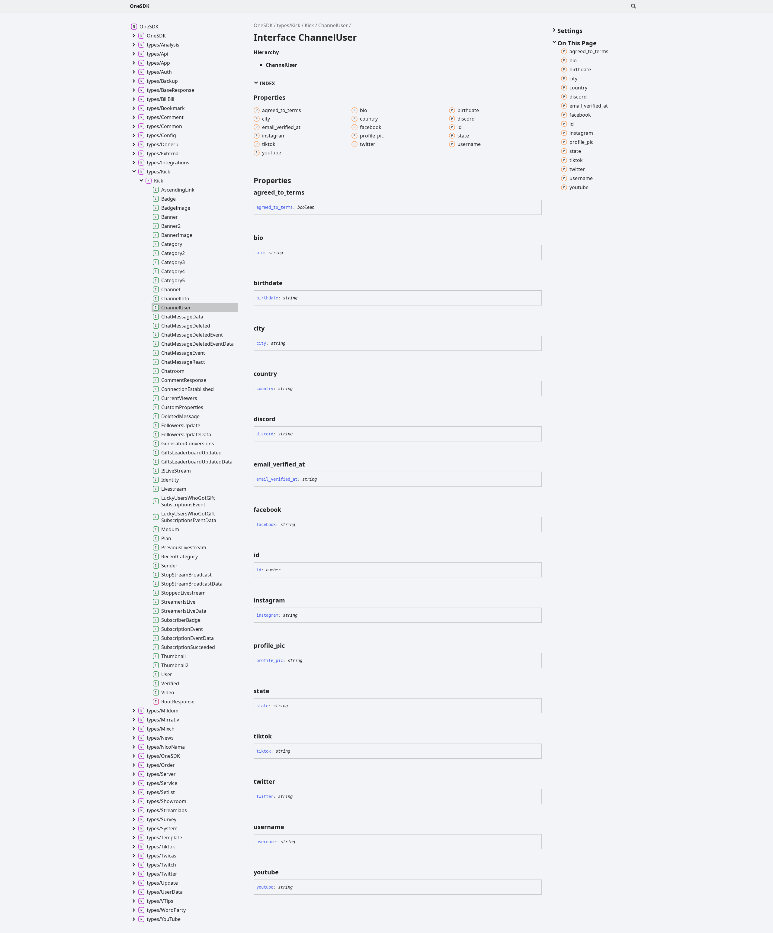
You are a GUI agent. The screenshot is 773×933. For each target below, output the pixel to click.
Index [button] (266, 83)
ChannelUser (333, 25)
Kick (309, 25)
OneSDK (139, 6)
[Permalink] (310, 192)
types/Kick (288, 25)
